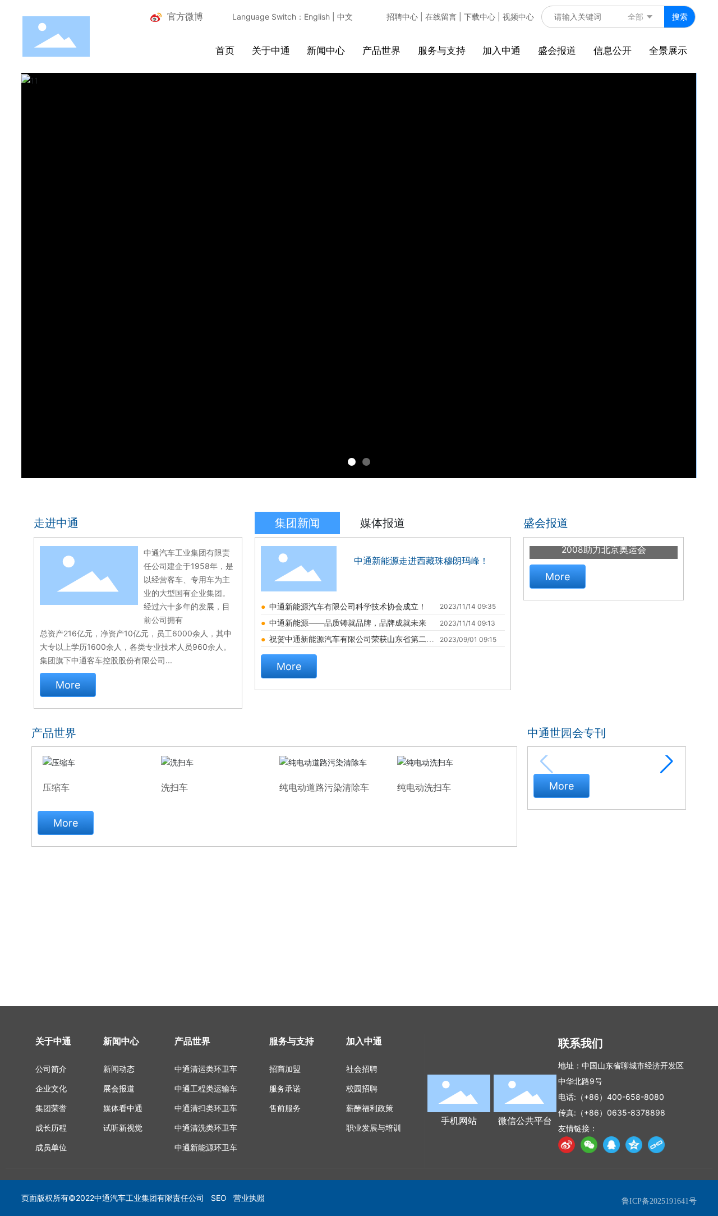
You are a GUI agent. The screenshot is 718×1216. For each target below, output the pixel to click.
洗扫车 (174, 787)
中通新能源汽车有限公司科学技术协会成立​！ (347, 607)
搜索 (680, 16)
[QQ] (611, 1144)
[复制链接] (656, 1144)
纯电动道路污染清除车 (324, 787)
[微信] (589, 1144)
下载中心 (479, 16)
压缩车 (56, 787)
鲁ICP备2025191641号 (659, 1201)
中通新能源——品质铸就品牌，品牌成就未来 (347, 623)
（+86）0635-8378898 (620, 1112)
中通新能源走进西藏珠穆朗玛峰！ (421, 561)
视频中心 (518, 16)
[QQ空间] (633, 1144)
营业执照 (249, 1198)
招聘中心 (402, 16)
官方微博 (185, 16)
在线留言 (441, 16)
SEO (219, 1198)
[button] (352, 462)
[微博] (566, 1144)
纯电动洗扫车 (424, 787)
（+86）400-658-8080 (620, 1097)
